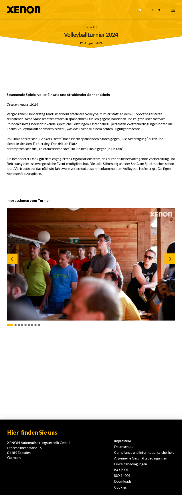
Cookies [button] (120, 487)
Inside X (89, 27)
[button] (173, 9)
